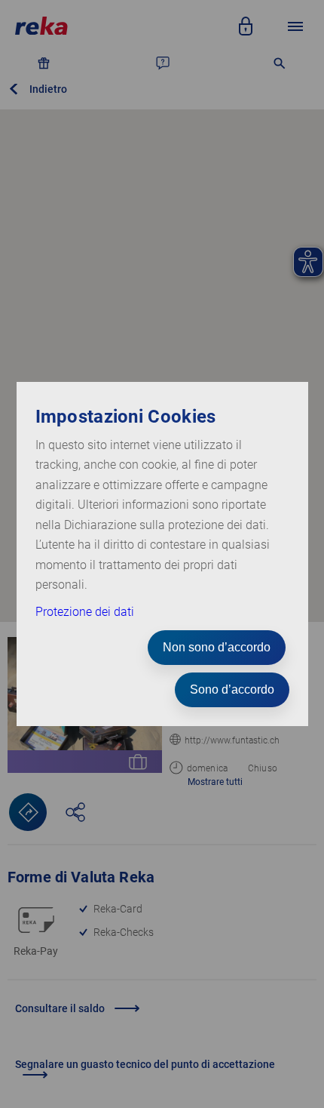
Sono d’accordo (232, 689)
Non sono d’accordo (217, 647)
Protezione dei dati (84, 612)
